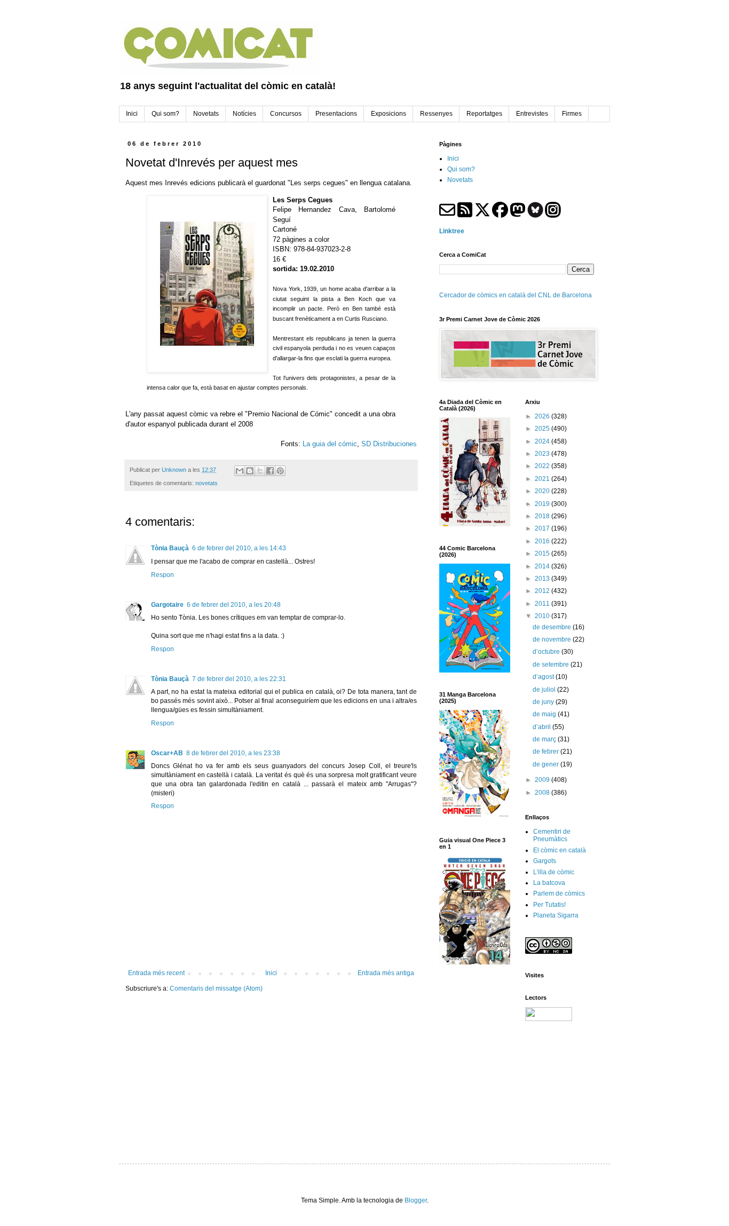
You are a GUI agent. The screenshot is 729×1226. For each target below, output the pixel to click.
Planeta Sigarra (556, 915)
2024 (543, 441)
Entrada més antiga (386, 973)
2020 (543, 491)
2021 (543, 479)
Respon (162, 575)
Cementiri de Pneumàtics (551, 835)
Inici (271, 973)
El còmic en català (559, 850)
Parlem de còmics (559, 893)
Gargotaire (167, 604)
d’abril (542, 727)
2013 (543, 578)
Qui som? (461, 169)
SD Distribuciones (389, 444)
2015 (543, 553)
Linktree (451, 231)
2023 (543, 453)
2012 (543, 591)
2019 (543, 504)
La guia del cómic (330, 444)
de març (545, 739)
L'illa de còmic (553, 872)
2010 (543, 616)
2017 (543, 528)
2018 (543, 516)
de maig (545, 714)
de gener (546, 764)
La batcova (549, 883)
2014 (543, 566)
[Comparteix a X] (260, 470)
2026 (543, 416)
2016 (543, 541)
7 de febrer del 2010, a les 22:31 (239, 679)
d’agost (544, 677)
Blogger (416, 1200)
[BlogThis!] (249, 470)
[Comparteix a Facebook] (270, 470)
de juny (544, 702)
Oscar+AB (167, 753)
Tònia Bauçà (170, 548)
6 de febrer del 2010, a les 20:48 (234, 604)
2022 (543, 466)
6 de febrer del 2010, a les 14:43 (239, 548)
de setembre (551, 664)
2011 (543, 603)
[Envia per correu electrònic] (239, 470)
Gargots (544, 861)
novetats (206, 483)
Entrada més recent (156, 973)
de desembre (553, 627)
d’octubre (547, 651)
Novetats (460, 180)
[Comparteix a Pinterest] (280, 470)
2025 (543, 428)
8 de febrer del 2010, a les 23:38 (233, 753)
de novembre (553, 639)
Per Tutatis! (549, 904)
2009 (543, 780)
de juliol (545, 689)
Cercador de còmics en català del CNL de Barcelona (515, 295)
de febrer (546, 751)
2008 (543, 792)
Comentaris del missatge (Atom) (216, 988)
